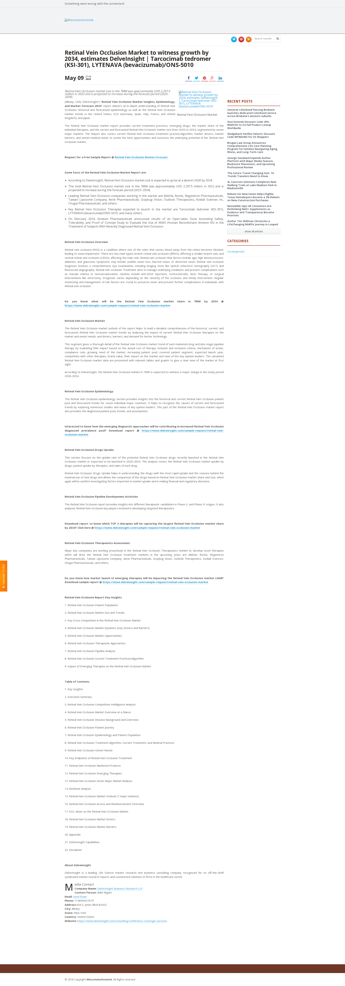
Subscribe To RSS (3, 575)
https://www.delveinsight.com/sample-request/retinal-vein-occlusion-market (117, 305)
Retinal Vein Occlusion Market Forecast (141, 157)
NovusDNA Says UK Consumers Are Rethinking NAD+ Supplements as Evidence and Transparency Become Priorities (250, 210)
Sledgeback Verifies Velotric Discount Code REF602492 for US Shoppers (251, 135)
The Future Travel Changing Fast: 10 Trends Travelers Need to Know (250, 174)
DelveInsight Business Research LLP (120, 888)
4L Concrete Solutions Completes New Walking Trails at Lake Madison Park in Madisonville (252, 185)
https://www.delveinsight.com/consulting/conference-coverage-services (122, 921)
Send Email (79, 896)
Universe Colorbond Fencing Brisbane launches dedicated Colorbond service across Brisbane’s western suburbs (251, 113)
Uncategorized (235, 251)
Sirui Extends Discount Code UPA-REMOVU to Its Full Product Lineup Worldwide (249, 125)
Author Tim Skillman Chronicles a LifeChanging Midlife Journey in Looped (252, 222)
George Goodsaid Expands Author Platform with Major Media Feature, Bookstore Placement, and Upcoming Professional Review (251, 162)
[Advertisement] (215, 20)
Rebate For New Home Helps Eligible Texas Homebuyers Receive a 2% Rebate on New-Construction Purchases (253, 197)
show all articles (254, 231)
